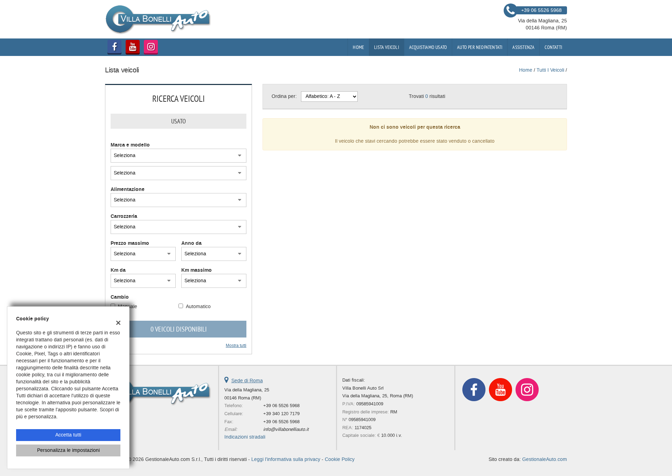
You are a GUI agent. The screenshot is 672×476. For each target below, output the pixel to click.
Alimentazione (128, 189)
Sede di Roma (247, 380)
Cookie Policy (340, 459)
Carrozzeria (124, 216)
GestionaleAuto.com (544, 459)
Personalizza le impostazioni (68, 450)
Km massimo (196, 270)
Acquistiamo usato (428, 47)
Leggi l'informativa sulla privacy (285, 459)
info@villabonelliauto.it (286, 429)
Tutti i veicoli (550, 70)
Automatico (198, 306)
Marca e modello (130, 145)
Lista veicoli (386, 47)
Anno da (191, 243)
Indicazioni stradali (244, 437)
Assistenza (523, 47)
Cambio (120, 297)
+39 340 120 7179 (281, 414)
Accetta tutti (68, 435)
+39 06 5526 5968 (281, 405)
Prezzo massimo (130, 243)
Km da (118, 270)
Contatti (553, 47)
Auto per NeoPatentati (479, 47)
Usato (178, 121)
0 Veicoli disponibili (178, 329)
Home (358, 47)
